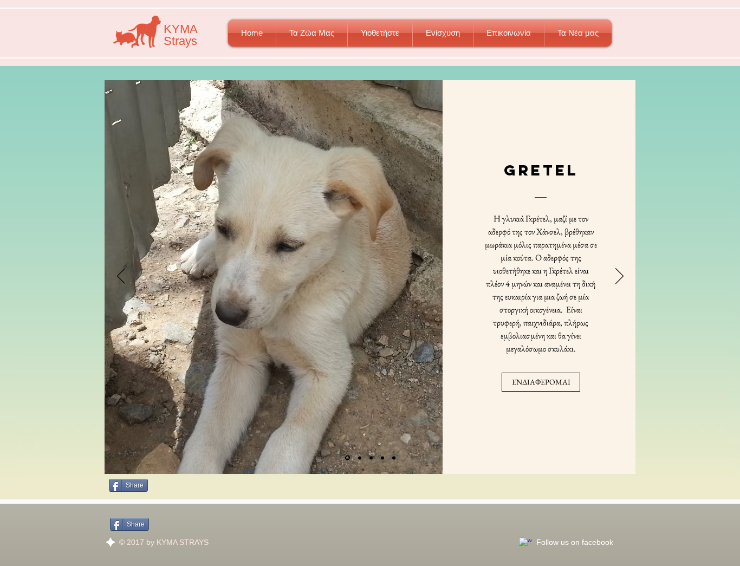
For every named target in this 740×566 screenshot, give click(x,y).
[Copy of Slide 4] (371, 457)
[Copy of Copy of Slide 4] (382, 457)
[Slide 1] (347, 458)
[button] (311, 33)
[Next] (619, 276)
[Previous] (121, 276)
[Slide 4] (359, 457)
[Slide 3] (393, 457)
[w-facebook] (525, 543)
